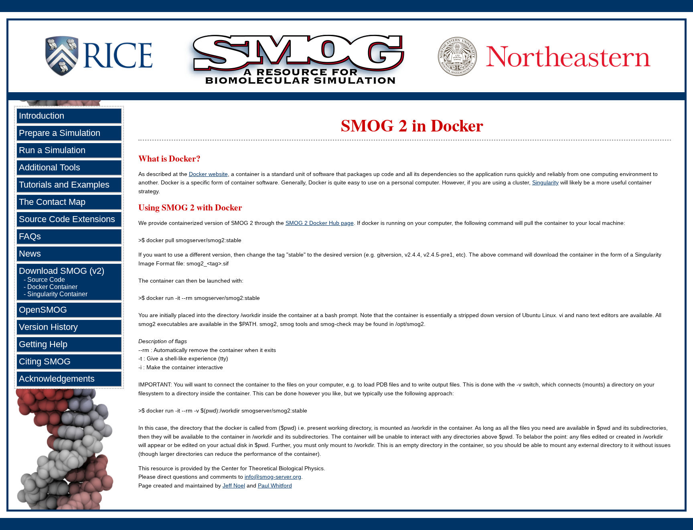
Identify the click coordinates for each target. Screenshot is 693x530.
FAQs (30, 236)
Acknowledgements (57, 379)
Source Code (46, 279)
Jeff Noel (234, 485)
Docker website (208, 174)
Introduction (41, 116)
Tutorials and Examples (64, 185)
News (30, 254)
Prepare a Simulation (59, 133)
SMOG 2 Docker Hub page (320, 223)
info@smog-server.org (273, 476)
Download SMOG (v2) (61, 271)
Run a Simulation (52, 150)
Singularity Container (57, 294)
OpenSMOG (43, 310)
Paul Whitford (275, 485)
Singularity (545, 182)
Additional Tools (49, 167)
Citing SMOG (45, 361)
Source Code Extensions (67, 219)
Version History (48, 327)
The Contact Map (52, 202)
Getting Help (43, 344)
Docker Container (52, 286)
